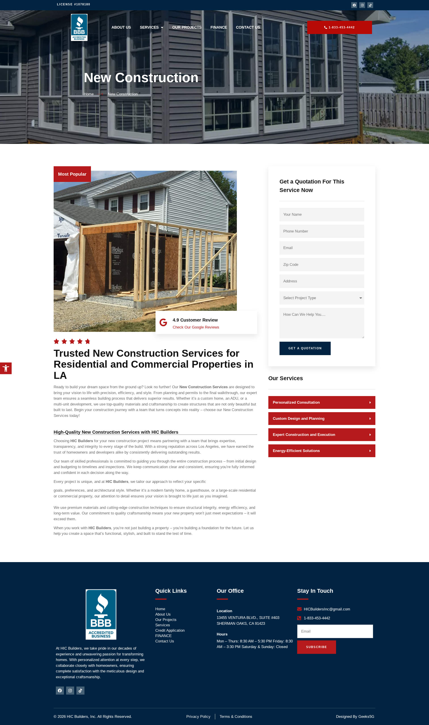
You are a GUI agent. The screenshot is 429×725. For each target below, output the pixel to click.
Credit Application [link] (170, 630)
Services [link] (149, 27)
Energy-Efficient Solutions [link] (296, 451)
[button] (321, 402)
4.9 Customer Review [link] (195, 320)
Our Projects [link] (187, 27)
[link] (6, 368)
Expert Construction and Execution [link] (304, 435)
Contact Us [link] (248, 27)
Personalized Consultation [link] (296, 402)
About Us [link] (121, 27)
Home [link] (160, 609)
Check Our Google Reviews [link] (196, 327)
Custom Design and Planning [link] (298, 418)
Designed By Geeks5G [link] (355, 716)
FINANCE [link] (218, 27)
